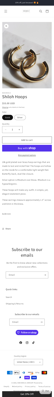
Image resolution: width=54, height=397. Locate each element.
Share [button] (8, 228)
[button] (6, 11)
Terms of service (44, 386)
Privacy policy (30, 386)
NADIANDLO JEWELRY (25, 383)
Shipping (5, 107)
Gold (7, 117)
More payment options (27, 155)
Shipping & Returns (15, 303)
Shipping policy (19, 391)
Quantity (5, 124)
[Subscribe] (45, 275)
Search (9, 297)
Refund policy (17, 386)
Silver (20, 117)
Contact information (35, 391)
